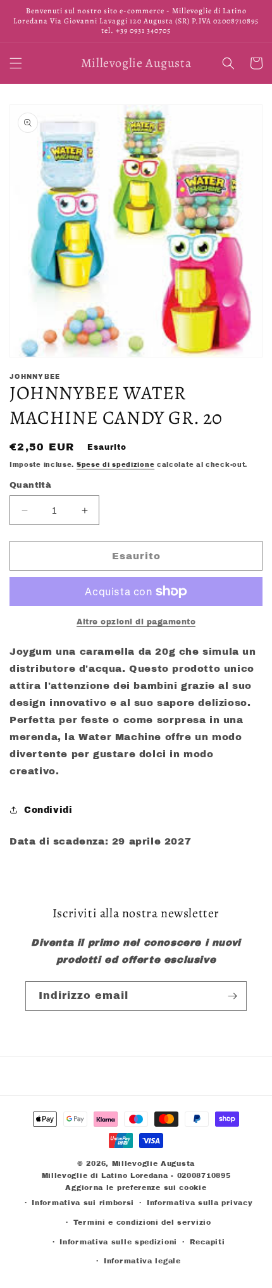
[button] (16, 63)
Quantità (30, 485)
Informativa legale (142, 1261)
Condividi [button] (48, 810)
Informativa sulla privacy (200, 1202)
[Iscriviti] (232, 996)
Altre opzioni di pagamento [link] (136, 621)
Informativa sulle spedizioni (118, 1242)
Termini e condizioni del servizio (142, 1222)
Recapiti (207, 1242)
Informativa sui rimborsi (83, 1202)
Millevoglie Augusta (153, 1163)
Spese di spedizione (115, 464)
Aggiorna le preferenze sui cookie (135, 1187)
